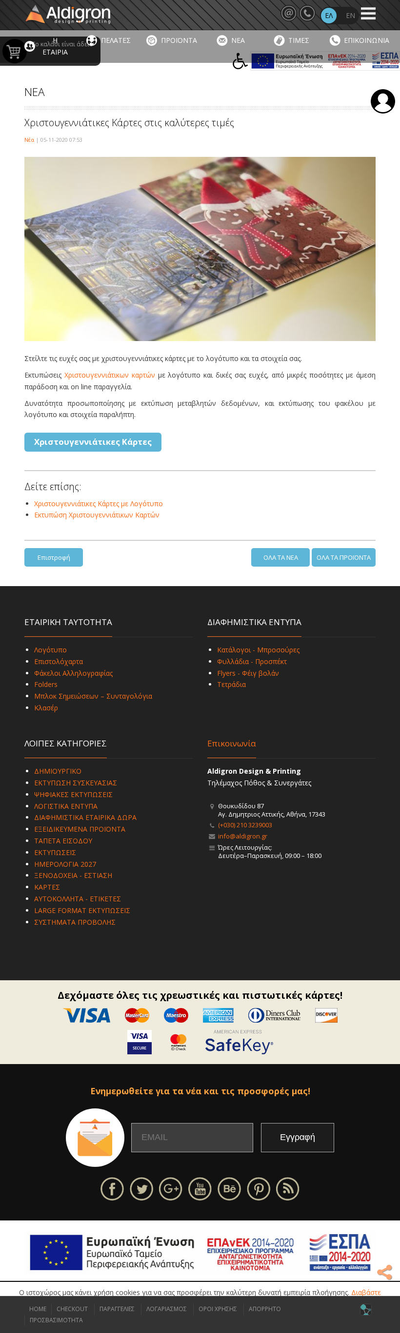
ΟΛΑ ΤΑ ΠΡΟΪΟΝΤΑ (344, 557)
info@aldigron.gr (242, 836)
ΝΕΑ (238, 40)
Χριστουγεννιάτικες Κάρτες (93, 441)
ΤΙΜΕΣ (298, 40)
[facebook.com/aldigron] (112, 1187)
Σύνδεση (383, 101)
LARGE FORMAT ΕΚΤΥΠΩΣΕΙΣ (82, 910)
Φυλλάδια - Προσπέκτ (252, 661)
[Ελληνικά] (329, 15)
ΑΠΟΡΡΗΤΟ (265, 1309)
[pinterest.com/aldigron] (258, 1187)
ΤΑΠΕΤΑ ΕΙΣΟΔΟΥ (63, 840)
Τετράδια (231, 684)
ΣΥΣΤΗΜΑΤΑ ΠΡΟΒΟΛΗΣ (75, 922)
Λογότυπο (50, 649)
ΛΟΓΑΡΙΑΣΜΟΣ (166, 1309)
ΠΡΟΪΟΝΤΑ (179, 40)
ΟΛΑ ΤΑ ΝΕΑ (280, 557)
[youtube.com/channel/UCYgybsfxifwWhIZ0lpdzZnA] (200, 1187)
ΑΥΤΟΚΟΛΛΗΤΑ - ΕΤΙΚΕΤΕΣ (77, 898)
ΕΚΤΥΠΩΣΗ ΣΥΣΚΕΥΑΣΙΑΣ (75, 782)
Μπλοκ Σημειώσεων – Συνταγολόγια (93, 696)
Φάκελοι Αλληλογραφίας (73, 673)
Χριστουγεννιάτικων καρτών (109, 375)
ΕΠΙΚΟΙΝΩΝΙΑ (366, 40)
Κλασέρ (46, 707)
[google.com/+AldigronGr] (170, 1187)
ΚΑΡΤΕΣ (47, 887)
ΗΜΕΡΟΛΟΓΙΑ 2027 (65, 864)
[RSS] (287, 1187)
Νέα (29, 139)
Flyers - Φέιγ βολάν (248, 673)
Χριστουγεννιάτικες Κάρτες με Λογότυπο (98, 503)
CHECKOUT (72, 1309)
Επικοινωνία (231, 743)
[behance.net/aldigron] (229, 1187)
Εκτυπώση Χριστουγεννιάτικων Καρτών (97, 514)
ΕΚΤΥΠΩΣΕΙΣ (55, 852)
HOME (37, 1309)
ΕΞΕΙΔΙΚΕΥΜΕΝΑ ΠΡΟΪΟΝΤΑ (79, 829)
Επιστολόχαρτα (58, 661)
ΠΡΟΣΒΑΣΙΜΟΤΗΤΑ (56, 1320)
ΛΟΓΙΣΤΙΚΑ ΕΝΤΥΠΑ (66, 806)
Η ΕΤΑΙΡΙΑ (55, 46)
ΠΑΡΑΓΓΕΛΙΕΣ (117, 1309)
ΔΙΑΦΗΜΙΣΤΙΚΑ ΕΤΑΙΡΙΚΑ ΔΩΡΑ (85, 817)
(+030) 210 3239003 (245, 824)
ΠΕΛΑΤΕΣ (116, 40)
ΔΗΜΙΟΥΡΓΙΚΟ (57, 771)
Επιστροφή (54, 557)
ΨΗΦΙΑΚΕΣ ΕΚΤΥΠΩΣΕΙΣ (73, 794)
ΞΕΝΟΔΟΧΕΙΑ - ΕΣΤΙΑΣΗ (73, 875)
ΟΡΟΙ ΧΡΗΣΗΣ (218, 1309)
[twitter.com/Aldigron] (141, 1187)
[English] (350, 15)
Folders (46, 684)
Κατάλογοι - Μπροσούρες (258, 649)
